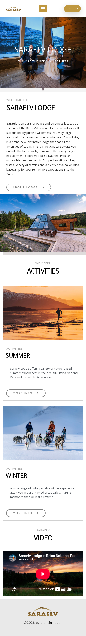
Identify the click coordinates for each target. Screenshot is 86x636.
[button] (43, 8)
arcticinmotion (51, 623)
